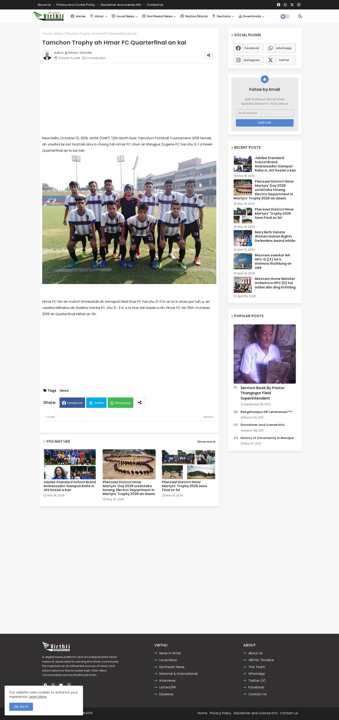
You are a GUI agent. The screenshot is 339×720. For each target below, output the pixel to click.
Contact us (155, 5)
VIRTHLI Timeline (261, 660)
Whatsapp (123, 403)
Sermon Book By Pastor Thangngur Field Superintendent (263, 393)
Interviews (167, 680)
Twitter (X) (257, 680)
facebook (251, 48)
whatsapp (284, 48)
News (58, 33)
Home (80, 16)
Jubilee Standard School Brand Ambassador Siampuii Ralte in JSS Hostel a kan (69, 486)
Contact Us (257, 694)
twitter (284, 60)
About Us (45, 5)
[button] (300, 16)
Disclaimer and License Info (121, 5)
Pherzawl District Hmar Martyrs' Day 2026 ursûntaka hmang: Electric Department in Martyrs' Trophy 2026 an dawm (129, 488)
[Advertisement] (134, 99)
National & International (178, 673)
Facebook (75, 403)
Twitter (99, 403)
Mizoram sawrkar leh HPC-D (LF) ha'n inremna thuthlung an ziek (273, 261)
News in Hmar (170, 653)
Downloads (252, 16)
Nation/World (196, 16)
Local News (125, 16)
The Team (256, 667)
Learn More (38, 696)
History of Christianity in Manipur (267, 438)
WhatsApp (256, 673)
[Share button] (139, 402)
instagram (252, 60)
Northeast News (159, 16)
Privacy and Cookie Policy (76, 5)
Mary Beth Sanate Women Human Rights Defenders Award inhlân (275, 236)
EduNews (166, 694)
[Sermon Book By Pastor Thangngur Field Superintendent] (265, 354)
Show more (206, 441)
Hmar (99, 16)
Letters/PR (167, 687)
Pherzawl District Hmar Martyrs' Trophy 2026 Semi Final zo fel (184, 486)
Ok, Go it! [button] (21, 706)
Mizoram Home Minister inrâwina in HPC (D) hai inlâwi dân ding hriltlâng (275, 283)
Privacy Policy (220, 713)
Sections (223, 16)
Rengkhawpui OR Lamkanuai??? (267, 412)
